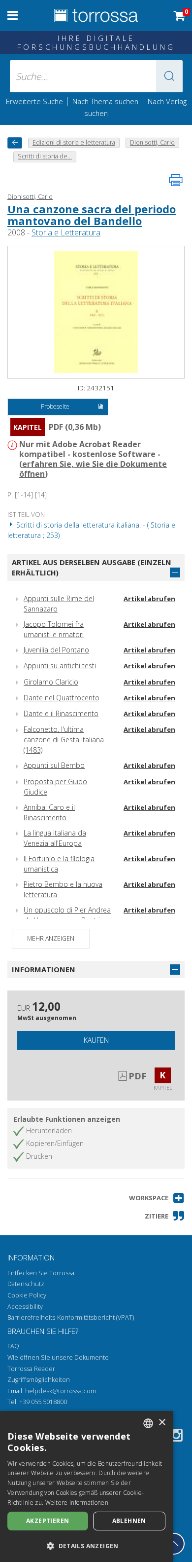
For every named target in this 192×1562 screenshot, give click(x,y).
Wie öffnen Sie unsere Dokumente (58, 1357)
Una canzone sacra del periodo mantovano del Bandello (91, 214)
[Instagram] (176, 1437)
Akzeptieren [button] (47, 1521)
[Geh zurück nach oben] (174, 1544)
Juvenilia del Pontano (56, 649)
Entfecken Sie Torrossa (40, 1273)
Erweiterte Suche (34, 101)
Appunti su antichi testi (60, 665)
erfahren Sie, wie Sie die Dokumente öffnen (93, 468)
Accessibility (25, 1306)
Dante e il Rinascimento (61, 713)
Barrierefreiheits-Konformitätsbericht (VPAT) (70, 1317)
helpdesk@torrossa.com (60, 1391)
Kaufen (96, 1040)
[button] (169, 76)
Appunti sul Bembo (54, 765)
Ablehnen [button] (129, 1521)
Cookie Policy (26, 1295)
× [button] (161, 1422)
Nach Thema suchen (105, 101)
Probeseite (55, 406)
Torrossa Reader (31, 1369)
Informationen (43, 969)
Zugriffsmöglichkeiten (38, 1379)
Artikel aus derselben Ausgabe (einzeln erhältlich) (91, 567)
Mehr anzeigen (50, 938)
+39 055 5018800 (43, 1402)
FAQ (13, 1346)
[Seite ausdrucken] (176, 180)
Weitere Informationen (76, 1502)
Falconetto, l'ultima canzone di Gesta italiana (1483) (64, 739)
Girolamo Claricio (51, 681)
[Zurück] (14, 143)
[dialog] (86, 1486)
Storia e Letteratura (66, 232)
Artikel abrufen (149, 598)
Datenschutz (25, 1284)
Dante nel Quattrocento (61, 697)
